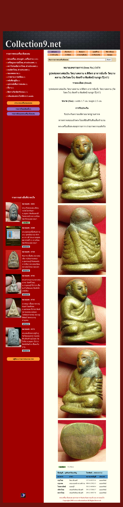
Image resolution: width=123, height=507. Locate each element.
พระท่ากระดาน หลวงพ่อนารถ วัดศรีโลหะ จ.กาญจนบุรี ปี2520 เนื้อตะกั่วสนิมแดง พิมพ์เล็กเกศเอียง (31, 285)
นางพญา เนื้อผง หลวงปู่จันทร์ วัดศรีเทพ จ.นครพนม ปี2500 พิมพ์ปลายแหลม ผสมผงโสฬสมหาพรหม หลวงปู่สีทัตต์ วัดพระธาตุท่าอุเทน (31, 312)
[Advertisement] (61, 16)
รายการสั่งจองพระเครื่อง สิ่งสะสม (23, 114)
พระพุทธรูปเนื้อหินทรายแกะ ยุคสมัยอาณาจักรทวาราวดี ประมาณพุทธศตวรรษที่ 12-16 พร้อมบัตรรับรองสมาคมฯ (31, 237)
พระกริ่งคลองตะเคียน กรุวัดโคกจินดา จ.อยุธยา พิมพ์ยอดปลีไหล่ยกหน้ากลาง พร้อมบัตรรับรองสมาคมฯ (31, 213)
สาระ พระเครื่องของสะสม (23, 103)
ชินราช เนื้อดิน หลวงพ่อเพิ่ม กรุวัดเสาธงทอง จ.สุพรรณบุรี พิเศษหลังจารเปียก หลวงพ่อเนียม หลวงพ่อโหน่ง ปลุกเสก (31, 261)
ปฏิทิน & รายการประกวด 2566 (23, 359)
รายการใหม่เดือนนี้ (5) (23, 109)
